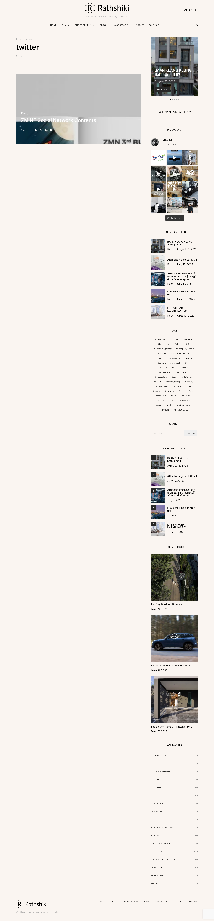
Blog (103, 25)
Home (53, 25)
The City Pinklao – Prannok (166, 604)
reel (190, 386)
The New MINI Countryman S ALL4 (171, 666)
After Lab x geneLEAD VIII (182, 260)
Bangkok (188, 339)
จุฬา (170, 405)
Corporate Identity (180, 353)
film (188, 363)
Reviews (155, 835)
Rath (170, 249)
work (160, 405)
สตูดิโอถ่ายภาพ (184, 405)
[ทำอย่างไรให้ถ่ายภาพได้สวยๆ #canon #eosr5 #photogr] (174, 189)
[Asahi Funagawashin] (174, 205)
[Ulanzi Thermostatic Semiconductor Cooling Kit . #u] (158, 189)
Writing (155, 883)
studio (175, 396)
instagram (183, 372)
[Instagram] (190, 10)
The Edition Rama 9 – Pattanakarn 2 (171, 727)
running (170, 391)
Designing (156, 787)
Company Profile (185, 349)
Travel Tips (157, 867)
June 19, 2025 (185, 315)
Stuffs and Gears (161, 843)
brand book (164, 344)
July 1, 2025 (184, 283)
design (189, 358)
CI (188, 344)
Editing (162, 363)
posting (190, 381)
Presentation (163, 386)
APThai (174, 339)
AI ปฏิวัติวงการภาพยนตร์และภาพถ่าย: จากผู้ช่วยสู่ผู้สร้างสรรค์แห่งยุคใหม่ (181, 277)
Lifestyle (156, 819)
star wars (161, 396)
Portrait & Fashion (162, 827)
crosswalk (175, 358)
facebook (176, 363)
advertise (160, 339)
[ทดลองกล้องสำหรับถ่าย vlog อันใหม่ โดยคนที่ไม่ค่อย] (190, 157)
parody (158, 381)
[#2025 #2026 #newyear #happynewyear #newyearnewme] (174, 157)
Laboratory (161, 377)
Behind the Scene (161, 755)
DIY (152, 795)
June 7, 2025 (159, 731)
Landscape (157, 811)
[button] (196, 25)
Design (25, 113)
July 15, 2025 (185, 264)
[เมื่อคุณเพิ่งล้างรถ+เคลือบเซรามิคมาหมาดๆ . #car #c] (190, 189)
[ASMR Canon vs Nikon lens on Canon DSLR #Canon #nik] (174, 173)
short (192, 391)
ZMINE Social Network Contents (58, 120)
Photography (83, 25)
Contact (154, 25)
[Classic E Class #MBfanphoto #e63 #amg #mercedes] (158, 205)
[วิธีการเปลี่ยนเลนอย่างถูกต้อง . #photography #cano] (190, 173)
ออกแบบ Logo (181, 410)
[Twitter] (195, 10)
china (179, 344)
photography (174, 381)
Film (64, 25)
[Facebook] (185, 10)
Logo (175, 377)
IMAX (185, 367)
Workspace (121, 25)
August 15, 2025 (165, 81)
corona (162, 353)
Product (179, 386)
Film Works (157, 803)
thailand (187, 396)
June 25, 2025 (186, 299)
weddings (185, 400)
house (164, 367)
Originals (188, 377)
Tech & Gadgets (160, 851)
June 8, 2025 (159, 670)
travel (161, 400)
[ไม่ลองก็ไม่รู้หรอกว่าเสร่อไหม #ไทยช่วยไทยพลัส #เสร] (158, 157)
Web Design (157, 875)
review (157, 391)
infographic (166, 372)
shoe (182, 391)
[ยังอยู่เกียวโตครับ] (190, 205)
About (140, 25)
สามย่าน (165, 410)
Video (172, 400)
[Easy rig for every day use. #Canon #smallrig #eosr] (158, 173)
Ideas (174, 367)
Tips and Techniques (163, 859)
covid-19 (161, 358)
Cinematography (163, 349)
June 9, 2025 (159, 609)
